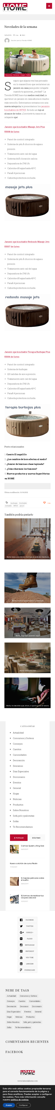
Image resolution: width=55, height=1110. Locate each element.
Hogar (23, 75)
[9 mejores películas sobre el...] (14, 881)
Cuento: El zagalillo (16, 454)
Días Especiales (21, 771)
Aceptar (9, 1105)
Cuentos (17, 749)
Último (37, 838)
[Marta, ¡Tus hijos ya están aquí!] (27, 623)
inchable (8, 506)
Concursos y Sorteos (23, 738)
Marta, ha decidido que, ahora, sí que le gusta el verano (27, 706)
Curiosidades (20, 754)
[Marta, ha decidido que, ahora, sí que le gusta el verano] (27, 693)
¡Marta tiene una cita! (27, 671)
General (16, 75)
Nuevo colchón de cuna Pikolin (23, 863)
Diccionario (19, 777)
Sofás (28, 75)
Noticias (17, 799)
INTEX (15, 506)
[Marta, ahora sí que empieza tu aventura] (27, 588)
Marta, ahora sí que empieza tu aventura (27, 601)
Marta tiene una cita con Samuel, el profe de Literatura (28, 557)
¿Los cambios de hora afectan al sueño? (27, 459)
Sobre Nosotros (21, 810)
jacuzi (22, 506)
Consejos (18, 743)
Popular (19, 838)
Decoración (19, 760)
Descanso (8, 75)
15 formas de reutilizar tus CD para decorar (32, 896)
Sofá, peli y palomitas (23, 815)
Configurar (23, 1105)
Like (16, 35)
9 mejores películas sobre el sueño (32, 879)
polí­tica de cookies (19, 1099)
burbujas (14, 503)
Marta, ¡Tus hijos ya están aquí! (28, 636)
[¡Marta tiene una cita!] (27, 658)
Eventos (17, 782)
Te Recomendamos (23, 826)
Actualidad (18, 732)
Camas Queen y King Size (32, 846)
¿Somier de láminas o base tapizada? (25, 464)
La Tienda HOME (26, 40)
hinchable (23, 503)
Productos (18, 804)
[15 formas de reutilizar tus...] (14, 899)
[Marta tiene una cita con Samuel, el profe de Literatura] (27, 538)
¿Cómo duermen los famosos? (22, 468)
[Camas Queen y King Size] (14, 849)
